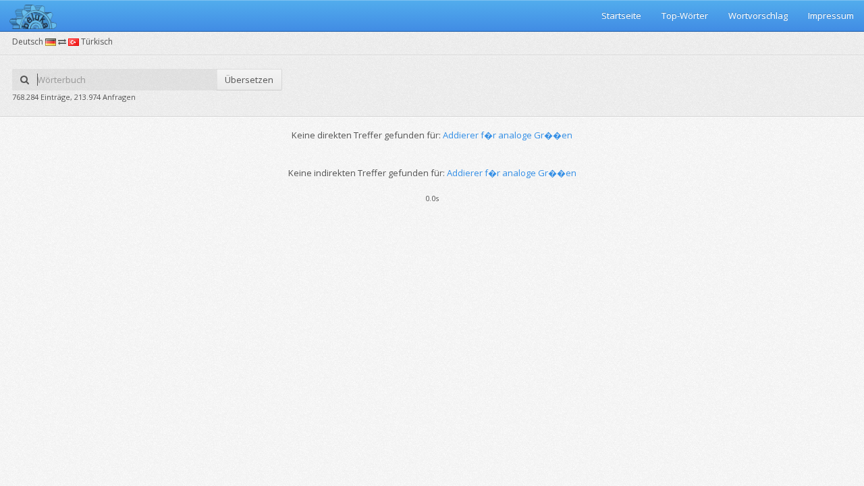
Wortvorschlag (758, 15)
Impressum (831, 15)
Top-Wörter (685, 15)
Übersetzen (249, 80)
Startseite (621, 15)
